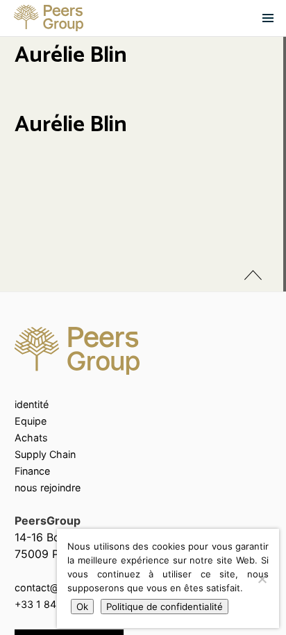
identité (32, 404)
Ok (82, 606)
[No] (262, 579)
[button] (268, 18)
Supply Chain (45, 454)
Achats (31, 437)
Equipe (31, 421)
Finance (32, 471)
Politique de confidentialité (164, 606)
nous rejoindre (48, 487)
